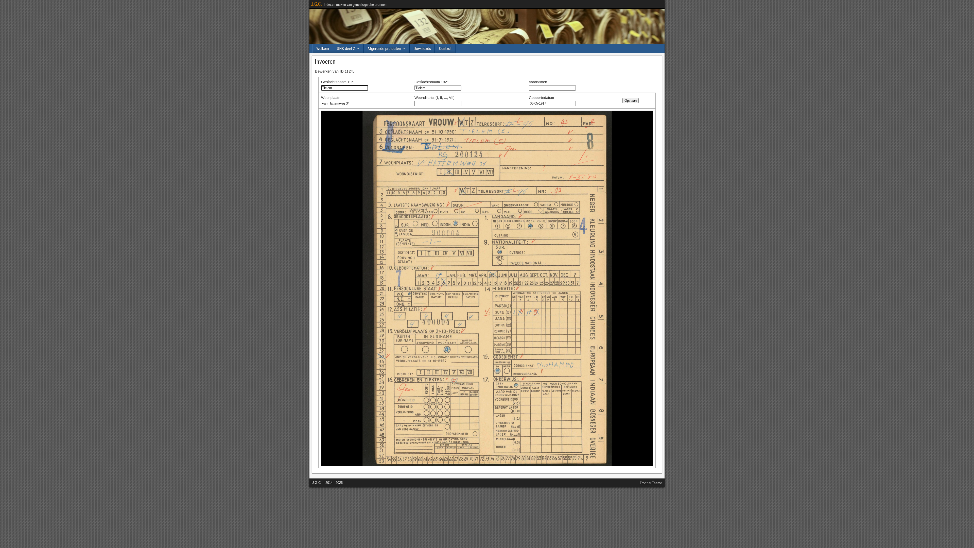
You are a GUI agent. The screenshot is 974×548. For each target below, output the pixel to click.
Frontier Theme (651, 483)
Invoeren (325, 61)
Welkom (322, 48)
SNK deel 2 (346, 48)
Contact (445, 48)
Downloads (422, 48)
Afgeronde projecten (384, 48)
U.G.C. (316, 4)
